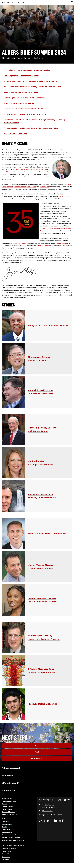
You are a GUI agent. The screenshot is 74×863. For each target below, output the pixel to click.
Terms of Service (7, 854)
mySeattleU (6, 824)
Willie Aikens (26, 169)
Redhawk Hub (7, 819)
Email (4, 827)
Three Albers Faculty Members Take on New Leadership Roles (31, 128)
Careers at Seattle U (9, 835)
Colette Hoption (21, 243)
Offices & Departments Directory (13, 840)
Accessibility (6, 857)
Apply (37, 745)
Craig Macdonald (37, 169)
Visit (37, 752)
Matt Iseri (67, 184)
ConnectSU (6, 829)
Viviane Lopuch (44, 245)
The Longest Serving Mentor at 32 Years (21, 76)
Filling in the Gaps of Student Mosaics (48, 325)
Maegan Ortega (20, 187)
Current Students (8, 806)
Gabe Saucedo (62, 243)
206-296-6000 (47, 811)
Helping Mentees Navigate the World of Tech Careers (27, 114)
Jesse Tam (16, 169)
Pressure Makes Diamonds (15, 134)
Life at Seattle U (10, 783)
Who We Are (8, 790)
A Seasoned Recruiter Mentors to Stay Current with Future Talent (32, 87)
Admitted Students (9, 801)
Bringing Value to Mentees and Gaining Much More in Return (30, 81)
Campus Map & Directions (50, 815)
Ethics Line (5, 859)
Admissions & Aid (11, 768)
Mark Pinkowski (8, 172)
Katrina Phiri (44, 187)
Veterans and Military (9, 814)
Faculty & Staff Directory (11, 837)
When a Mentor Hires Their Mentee (19, 103)
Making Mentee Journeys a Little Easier (21, 92)
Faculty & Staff (7, 809)
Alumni (4, 804)
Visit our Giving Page (46, 295)
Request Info (37, 758)
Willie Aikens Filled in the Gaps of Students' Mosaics (27, 70)
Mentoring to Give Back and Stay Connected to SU (26, 98)
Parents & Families (8, 812)
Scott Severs (31, 187)
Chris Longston (7, 187)
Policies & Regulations (9, 848)
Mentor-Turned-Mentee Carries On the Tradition (25, 109)
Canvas (4, 821)
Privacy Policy (6, 851)
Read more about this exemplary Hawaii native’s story (55, 228)
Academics (7, 775)
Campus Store (7, 832)
